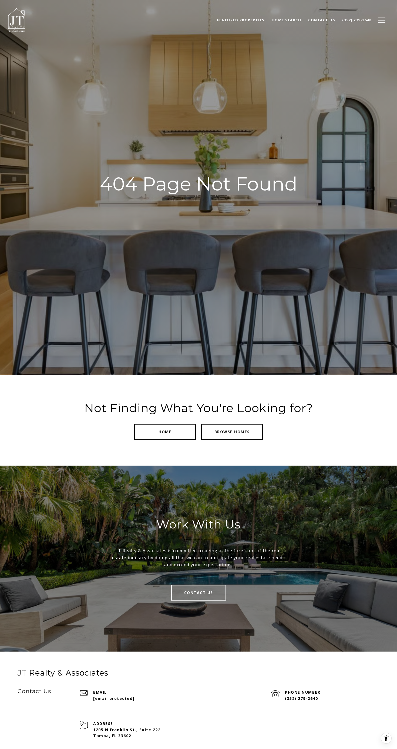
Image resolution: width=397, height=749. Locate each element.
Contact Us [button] (198, 592)
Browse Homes (232, 431)
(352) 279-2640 (301, 698)
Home (165, 431)
